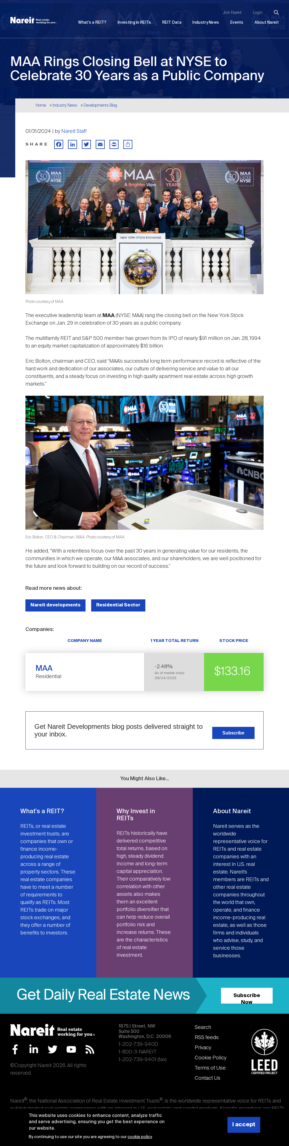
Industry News (205, 23)
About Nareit (267, 23)
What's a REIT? (92, 23)
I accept (243, 1125)
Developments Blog (100, 105)
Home (41, 105)
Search (203, 1027)
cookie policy (140, 1137)
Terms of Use (210, 1068)
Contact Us (207, 1078)
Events (237, 23)
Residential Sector (118, 605)
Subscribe (233, 732)
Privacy (203, 1047)
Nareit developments (55, 605)
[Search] (276, 12)
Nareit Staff (74, 131)
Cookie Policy (210, 1058)
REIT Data (171, 23)
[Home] (33, 20)
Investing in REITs (134, 23)
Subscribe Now (246, 998)
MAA (44, 668)
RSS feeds (207, 1037)
